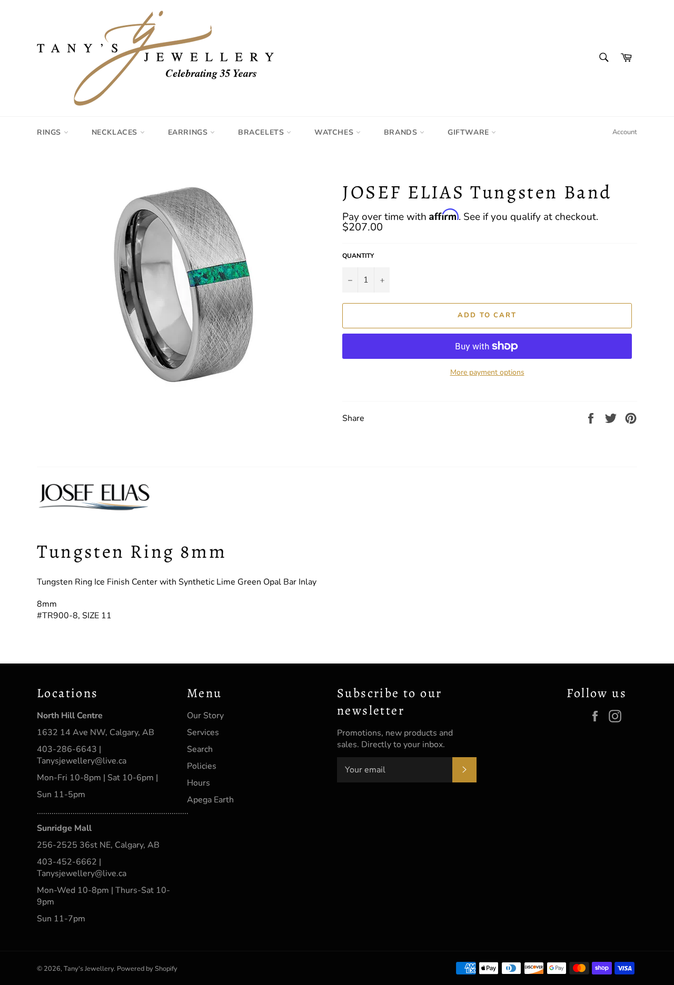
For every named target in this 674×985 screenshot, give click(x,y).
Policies (201, 766)
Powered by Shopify (147, 968)
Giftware (469, 132)
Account (624, 132)
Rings (50, 132)
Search (200, 749)
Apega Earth (210, 800)
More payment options (487, 372)
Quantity (358, 256)
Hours (198, 783)
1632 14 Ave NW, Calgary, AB (95, 732)
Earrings (189, 132)
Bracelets (262, 132)
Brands (402, 132)
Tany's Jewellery (89, 968)
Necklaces (116, 132)
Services (203, 732)
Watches (335, 132)
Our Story (205, 715)
